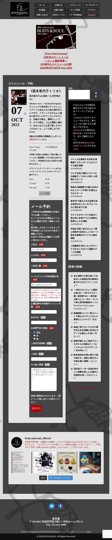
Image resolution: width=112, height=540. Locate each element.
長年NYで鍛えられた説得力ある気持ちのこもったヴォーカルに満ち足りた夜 (84, 204)
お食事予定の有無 (39, 328)
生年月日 (35, 317)
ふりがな (35, 255)
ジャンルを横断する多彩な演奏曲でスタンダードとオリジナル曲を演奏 (83, 162)
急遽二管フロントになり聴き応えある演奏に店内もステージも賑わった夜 (86, 330)
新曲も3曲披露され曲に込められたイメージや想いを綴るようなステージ (84, 190)
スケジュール (75, 5)
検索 (70, 88)
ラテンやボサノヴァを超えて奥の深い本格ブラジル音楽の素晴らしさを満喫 (83, 217)
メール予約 (44, 193)
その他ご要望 (37, 364)
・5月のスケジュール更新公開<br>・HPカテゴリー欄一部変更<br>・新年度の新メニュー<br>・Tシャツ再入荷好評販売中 (86, 296)
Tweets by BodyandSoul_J (84, 387)
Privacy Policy (65, 532)
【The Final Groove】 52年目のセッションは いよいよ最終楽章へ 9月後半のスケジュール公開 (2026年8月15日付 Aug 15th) (56, 60)
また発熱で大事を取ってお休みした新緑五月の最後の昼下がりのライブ (86, 278)
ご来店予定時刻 (38, 343)
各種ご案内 (58, 9)
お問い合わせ (42, 14)
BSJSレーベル (58, 14)
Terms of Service (80, 532)
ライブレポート (91, 5)
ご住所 (34, 354)
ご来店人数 (36, 266)
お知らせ (58, 5)
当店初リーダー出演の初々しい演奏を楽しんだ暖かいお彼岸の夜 (86, 371)
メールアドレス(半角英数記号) (45, 276)
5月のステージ (36, 139)
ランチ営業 (75, 9)
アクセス (91, 9)
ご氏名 (34, 244)
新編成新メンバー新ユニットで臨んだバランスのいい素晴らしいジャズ (86, 316)
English (92, 14)
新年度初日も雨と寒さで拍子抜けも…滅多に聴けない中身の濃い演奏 (86, 357)
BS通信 (42, 9)
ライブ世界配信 (75, 14)
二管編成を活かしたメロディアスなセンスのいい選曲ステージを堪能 (83, 248)
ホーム (42, 5)
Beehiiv (79, 350)
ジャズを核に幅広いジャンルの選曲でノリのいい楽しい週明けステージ (83, 176)
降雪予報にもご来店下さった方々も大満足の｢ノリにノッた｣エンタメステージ (86, 344)
